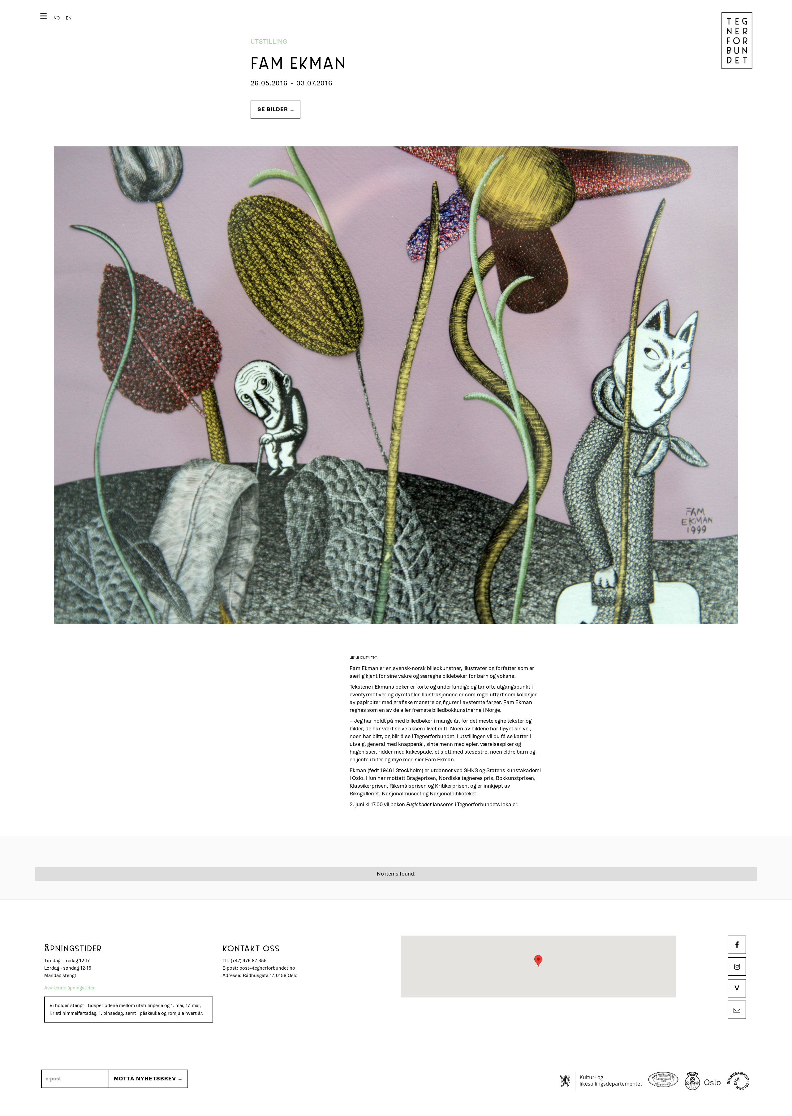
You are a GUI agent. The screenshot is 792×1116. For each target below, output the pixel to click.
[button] (57, 17)
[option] (69, 18)
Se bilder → (276, 109)
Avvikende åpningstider (69, 988)
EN (68, 18)
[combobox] (56, 18)
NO (57, 18)
